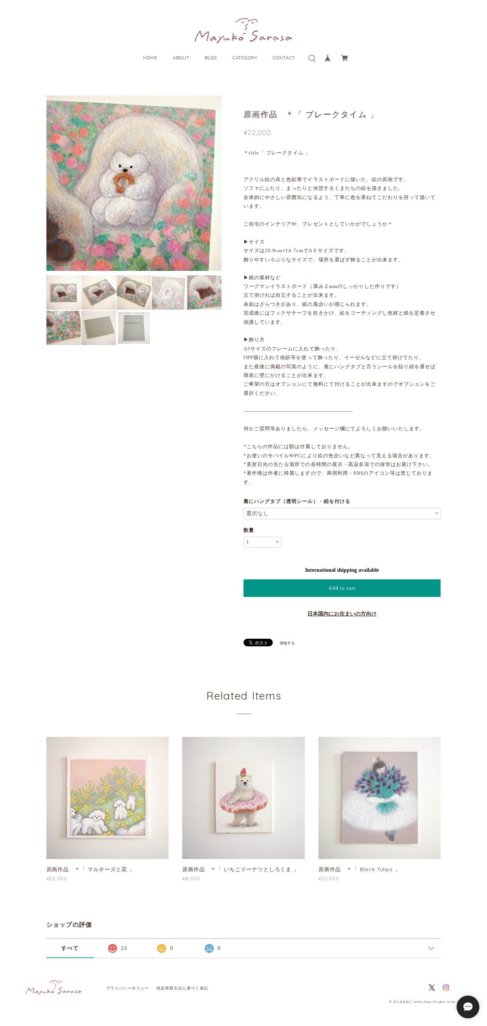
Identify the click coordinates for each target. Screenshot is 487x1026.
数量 (249, 530)
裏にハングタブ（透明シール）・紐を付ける (297, 501)
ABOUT (181, 57)
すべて (70, 948)
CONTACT (284, 57)
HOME (150, 57)
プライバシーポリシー (127, 988)
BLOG (211, 57)
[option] (134, 183)
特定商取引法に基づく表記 (182, 988)
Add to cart (341, 588)
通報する (287, 643)
